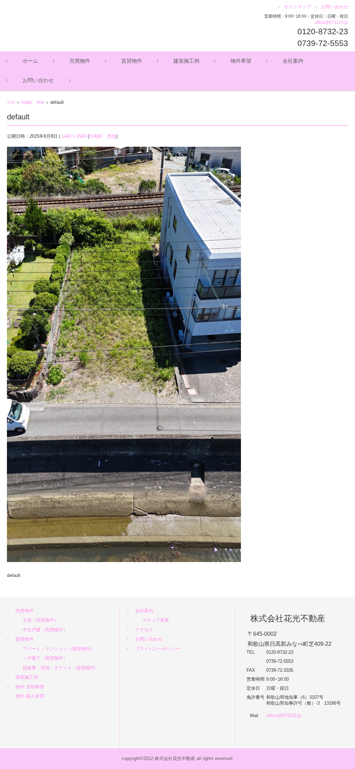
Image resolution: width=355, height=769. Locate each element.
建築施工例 (186, 61)
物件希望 (241, 61)
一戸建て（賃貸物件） (45, 658)
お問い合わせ (38, 80)
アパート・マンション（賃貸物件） (59, 648)
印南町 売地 (32, 102)
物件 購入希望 (30, 696)
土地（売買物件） (41, 620)
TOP (11, 102)
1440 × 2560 (73, 136)
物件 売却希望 (30, 686)
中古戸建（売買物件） (45, 629)
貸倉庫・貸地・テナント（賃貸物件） (61, 667)
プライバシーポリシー (157, 648)
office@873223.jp (331, 22)
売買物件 (79, 61)
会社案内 (293, 61)
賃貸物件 (131, 61)
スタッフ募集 (155, 620)
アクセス (144, 629)
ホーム (30, 61)
